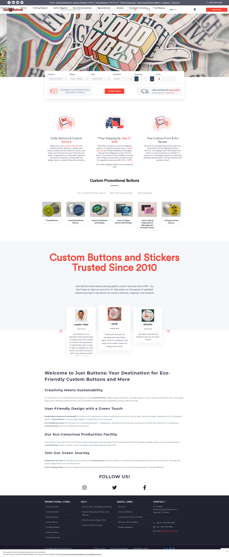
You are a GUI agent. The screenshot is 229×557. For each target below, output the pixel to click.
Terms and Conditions (119, 548)
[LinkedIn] (13, 2)
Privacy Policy (99, 548)
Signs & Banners (104, 8)
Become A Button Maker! (128, 522)
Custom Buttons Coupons (92, 525)
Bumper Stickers (52, 532)
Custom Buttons (63, 3)
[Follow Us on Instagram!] (84, 487)
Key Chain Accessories (82, 8)
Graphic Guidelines (126, 527)
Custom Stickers (80, 3)
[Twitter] (17, 2)
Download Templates (138, 8)
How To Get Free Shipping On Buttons (97, 507)
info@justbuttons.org (169, 531)
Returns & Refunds (126, 512)
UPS (123, 160)
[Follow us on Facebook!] (144, 487)
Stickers (23, 8)
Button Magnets (60, 8)
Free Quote (216, 10)
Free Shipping (101, 3)
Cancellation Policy (140, 548)
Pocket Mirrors (52, 522)
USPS (130, 160)
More (172, 9)
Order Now (114, 91)
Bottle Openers (52, 517)
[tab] (91, 193)
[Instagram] (21, 2)
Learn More (169, 93)
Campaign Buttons (53, 537)
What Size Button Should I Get (94, 520)
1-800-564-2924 (215, 3)
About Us (122, 507)
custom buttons (71, 146)
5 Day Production (128, 3)
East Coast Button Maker (149, 3)
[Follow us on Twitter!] (114, 487)
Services (120, 8)
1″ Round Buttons (51, 220)
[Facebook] (9, 2)
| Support (166, 3)
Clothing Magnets (40, 8)
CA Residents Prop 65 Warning (130, 517)
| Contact (175, 3)
